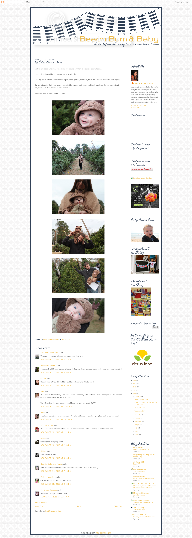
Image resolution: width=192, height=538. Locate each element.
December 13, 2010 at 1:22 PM (55, 432)
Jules (42, 391)
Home (79, 506)
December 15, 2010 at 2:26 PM (55, 484)
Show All (157, 522)
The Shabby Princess (48, 490)
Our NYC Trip (137, 457)
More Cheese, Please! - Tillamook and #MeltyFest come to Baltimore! (144, 487)
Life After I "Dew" (139, 515)
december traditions (139, 495)
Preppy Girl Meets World (49, 352)
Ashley (43, 438)
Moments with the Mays (141, 493)
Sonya (42, 412)
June (136, 431)
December (138, 396)
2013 (134, 383)
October (137, 418)
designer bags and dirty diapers (144, 455)
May (136, 434)
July (136, 428)
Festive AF (136, 464)
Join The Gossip (138, 507)
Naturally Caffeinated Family (51, 464)
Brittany (43, 451)
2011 (134, 390)
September (138, 421)
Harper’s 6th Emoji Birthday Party (143, 478)
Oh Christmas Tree (140, 408)
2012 (134, 387)
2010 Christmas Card (141, 399)
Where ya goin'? (139, 411)
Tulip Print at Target (139, 510)
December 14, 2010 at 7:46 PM (55, 471)
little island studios (139, 469)
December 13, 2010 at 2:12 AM (55, 359)
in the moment (138, 447)
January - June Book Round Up (143, 502)
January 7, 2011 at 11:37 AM (54, 497)
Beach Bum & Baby (119, 38)
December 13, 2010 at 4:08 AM (55, 372)
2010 (134, 393)
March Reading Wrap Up (141, 449)
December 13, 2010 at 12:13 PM (56, 419)
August (137, 425)
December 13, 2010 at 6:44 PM (55, 458)
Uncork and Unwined (48, 365)
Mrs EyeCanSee (46, 425)
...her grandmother (139, 471)
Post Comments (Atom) (54, 511)
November (138, 415)
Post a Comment (41, 503)
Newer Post (39, 506)
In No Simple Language (141, 500)
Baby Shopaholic (139, 476)
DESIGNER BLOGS (103, 533)
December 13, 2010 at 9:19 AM (55, 385)
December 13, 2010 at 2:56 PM (55, 445)
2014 (134, 380)
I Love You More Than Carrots (143, 484)
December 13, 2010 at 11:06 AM (56, 406)
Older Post (118, 506)
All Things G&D (138, 462)
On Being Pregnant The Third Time (144, 517)
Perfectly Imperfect (47, 477)
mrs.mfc (43, 378)
